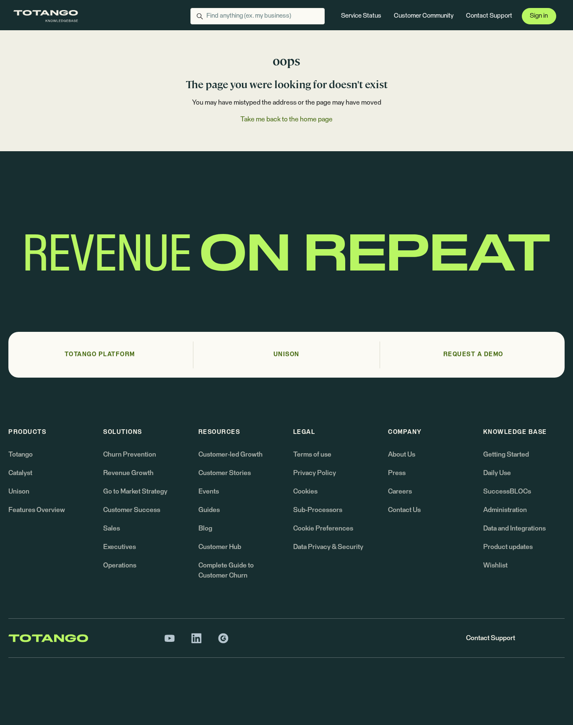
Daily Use (497, 473)
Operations (119, 565)
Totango (20, 454)
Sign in (539, 16)
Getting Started (506, 454)
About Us (401, 454)
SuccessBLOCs (507, 491)
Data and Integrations (514, 528)
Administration (505, 510)
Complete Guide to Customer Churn (226, 570)
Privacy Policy (314, 473)
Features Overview (36, 510)
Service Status (361, 16)
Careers (400, 491)
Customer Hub (219, 547)
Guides (209, 510)
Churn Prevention (129, 454)
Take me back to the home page (286, 119)
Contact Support (489, 16)
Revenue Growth (128, 473)
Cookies (305, 491)
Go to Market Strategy (135, 491)
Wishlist (495, 565)
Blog (205, 528)
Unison (18, 491)
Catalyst (20, 473)
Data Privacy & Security (328, 547)
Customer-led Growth (230, 454)
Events (208, 491)
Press (397, 473)
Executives (119, 547)
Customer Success (131, 510)
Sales (111, 528)
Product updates (508, 547)
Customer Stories (224, 473)
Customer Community (423, 16)
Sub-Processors (317, 510)
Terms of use (312, 454)
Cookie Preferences (323, 528)
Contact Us (404, 510)
